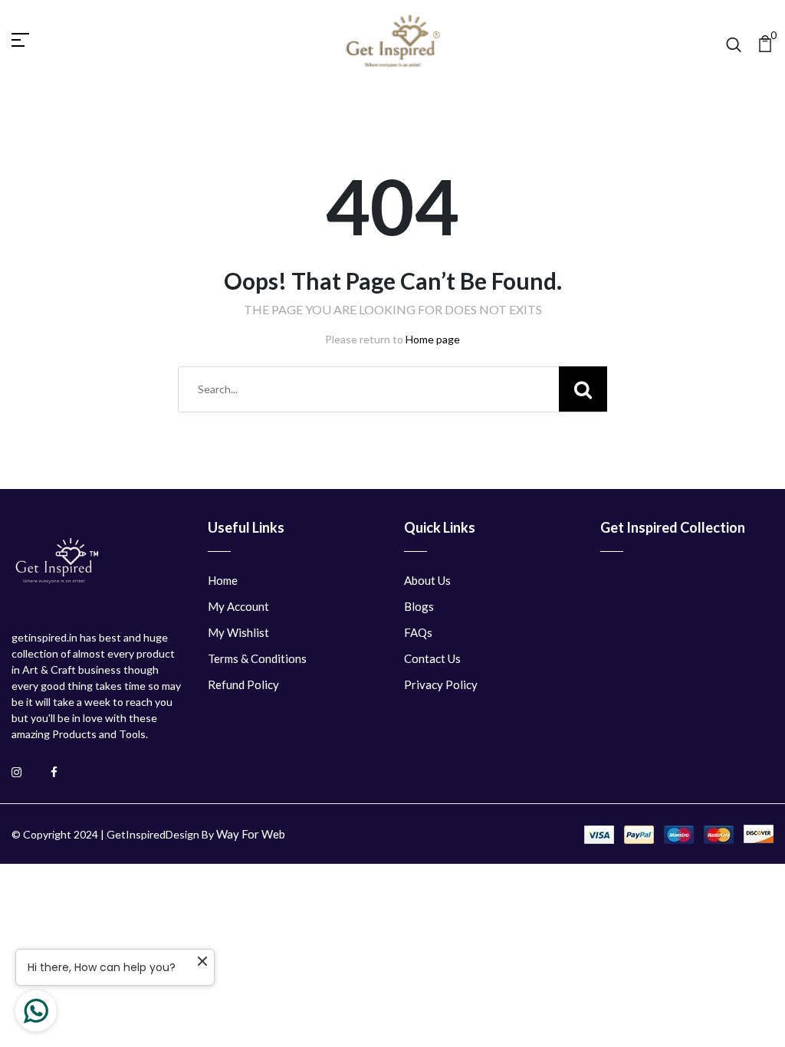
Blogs (419, 606)
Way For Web (250, 834)
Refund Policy (243, 684)
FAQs (418, 632)
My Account (238, 606)
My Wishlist (238, 632)
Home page (433, 339)
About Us (427, 580)
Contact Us (432, 658)
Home (223, 580)
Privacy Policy (441, 684)
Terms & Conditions (257, 658)
